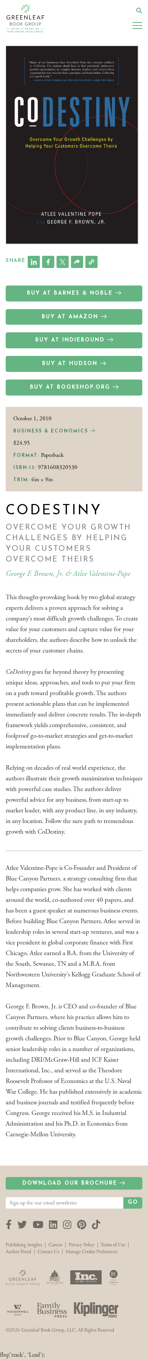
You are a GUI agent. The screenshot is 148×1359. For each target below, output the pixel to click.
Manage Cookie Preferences (91, 1252)
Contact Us (48, 1252)
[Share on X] (63, 262)
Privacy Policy (81, 1245)
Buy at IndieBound (70, 340)
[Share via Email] (77, 262)
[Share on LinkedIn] (34, 262)
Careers (55, 1245)
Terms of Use (113, 1245)
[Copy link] (91, 262)
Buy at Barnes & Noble (70, 293)
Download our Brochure (69, 1183)
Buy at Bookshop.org (70, 387)
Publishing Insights (24, 1245)
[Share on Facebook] (48, 262)
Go (133, 1202)
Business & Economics (51, 431)
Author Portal (18, 1252)
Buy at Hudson (70, 364)
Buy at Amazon (70, 317)
